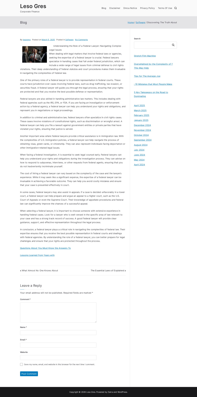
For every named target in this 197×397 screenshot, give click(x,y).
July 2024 (139, 150)
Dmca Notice (130, 8)
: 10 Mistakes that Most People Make (153, 84)
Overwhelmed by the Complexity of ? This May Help (153, 66)
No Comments (81, 40)
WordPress (122, 392)
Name (23, 327)
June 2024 (139, 154)
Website (24, 352)
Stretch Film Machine (145, 55)
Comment (25, 299)
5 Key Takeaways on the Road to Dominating (151, 94)
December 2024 (142, 125)
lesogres (26, 40)
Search (137, 38)
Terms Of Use (165, 8)
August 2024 (140, 145)
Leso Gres (33, 6)
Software (69, 40)
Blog (104, 8)
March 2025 (140, 110)
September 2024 (142, 140)
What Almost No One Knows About (40, 270)
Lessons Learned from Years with (37, 255)
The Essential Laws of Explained (107, 270)
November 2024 (142, 130)
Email (23, 340)
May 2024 (139, 159)
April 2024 (139, 164)
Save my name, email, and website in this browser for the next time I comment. (59, 364)
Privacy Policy (147, 8)
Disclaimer (114, 8)
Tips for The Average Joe (147, 76)
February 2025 (141, 115)
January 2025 (141, 120)
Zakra (110, 392)
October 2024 (141, 135)
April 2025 (139, 105)
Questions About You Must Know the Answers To (45, 248)
